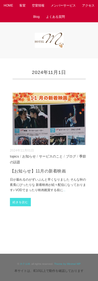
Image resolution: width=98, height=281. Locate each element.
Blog (36, 17)
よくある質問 (55, 17)
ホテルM (25, 263)
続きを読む (20, 202)
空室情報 (38, 5)
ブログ (71, 156)
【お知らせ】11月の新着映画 (38, 171)
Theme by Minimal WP (67, 263)
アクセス (88, 5)
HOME (8, 5)
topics (14, 156)
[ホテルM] (49, 36)
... (64, 190)
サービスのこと (51, 156)
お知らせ (29, 156)
